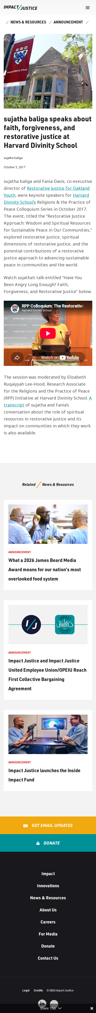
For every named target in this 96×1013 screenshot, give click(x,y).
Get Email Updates (52, 825)
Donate (51, 843)
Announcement (68, 21)
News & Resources (28, 21)
